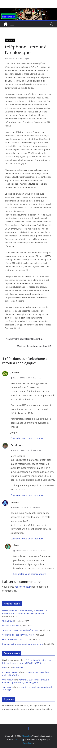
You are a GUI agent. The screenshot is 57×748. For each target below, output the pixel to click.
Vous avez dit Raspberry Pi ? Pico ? (18, 634)
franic (5, 667)
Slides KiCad (8, 621)
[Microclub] (28, 10)
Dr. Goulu (17, 445)
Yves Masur (7, 679)
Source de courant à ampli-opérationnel (20, 630)
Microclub (10, 40)
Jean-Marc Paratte (10, 672)
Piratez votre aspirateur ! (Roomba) (24, 338)
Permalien (37, 378)
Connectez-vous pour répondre (27, 438)
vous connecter (23, 586)
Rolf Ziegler (24, 58)
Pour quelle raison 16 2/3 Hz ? (16, 639)
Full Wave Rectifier (10, 625)
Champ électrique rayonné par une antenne (22, 644)
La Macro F (18, 667)
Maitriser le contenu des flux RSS (34, 346)
